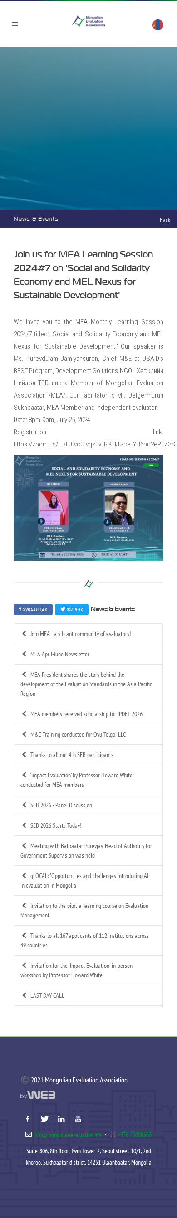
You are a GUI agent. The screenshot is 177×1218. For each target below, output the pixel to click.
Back (165, 220)
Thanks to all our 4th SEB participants (71, 755)
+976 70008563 (135, 1135)
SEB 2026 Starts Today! (55, 825)
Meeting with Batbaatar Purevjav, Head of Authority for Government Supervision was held (86, 850)
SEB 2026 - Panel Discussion (61, 805)
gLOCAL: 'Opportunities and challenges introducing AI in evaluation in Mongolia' (84, 880)
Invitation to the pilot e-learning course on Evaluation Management (84, 910)
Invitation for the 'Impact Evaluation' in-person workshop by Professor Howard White (76, 970)
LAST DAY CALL (47, 995)
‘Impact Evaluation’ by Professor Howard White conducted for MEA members (76, 780)
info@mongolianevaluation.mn (67, 1135)
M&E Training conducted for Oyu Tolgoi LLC (78, 734)
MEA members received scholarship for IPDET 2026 (86, 714)
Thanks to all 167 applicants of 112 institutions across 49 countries (84, 940)
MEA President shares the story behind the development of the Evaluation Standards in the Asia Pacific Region (86, 684)
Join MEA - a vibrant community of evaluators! (80, 634)
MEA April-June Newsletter (59, 654)
